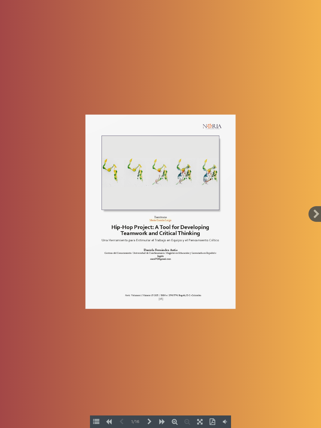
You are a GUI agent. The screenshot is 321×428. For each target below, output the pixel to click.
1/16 (135, 422)
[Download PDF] (212, 421)
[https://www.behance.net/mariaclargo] (160, 220)
